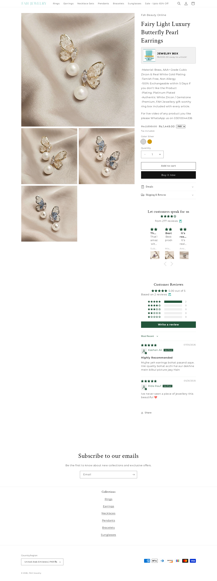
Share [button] (148, 412)
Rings (108, 499)
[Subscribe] (133, 474)
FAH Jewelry (35, 573)
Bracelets (108, 527)
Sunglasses (108, 534)
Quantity (146, 148)
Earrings (108, 506)
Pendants (108, 520)
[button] (179, 3)
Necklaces (108, 513)
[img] (168, 216)
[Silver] (143, 141)
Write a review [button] (168, 324)
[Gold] (149, 141)
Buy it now (168, 174)
